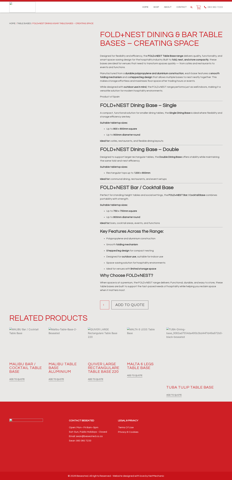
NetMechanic (156, 476)
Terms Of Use (126, 427)
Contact (181, 7)
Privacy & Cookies (128, 432)
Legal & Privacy (128, 420)
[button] (191, 7)
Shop (156, 7)
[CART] (198, 7)
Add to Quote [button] (17, 379)
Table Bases (24, 23)
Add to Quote (130, 305)
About (167, 7)
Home (145, 7)
